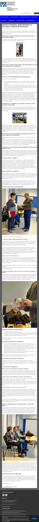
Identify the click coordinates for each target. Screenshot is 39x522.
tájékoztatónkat (8, 520)
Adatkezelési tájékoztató (6, 506)
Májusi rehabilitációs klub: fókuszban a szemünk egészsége (12, 513)
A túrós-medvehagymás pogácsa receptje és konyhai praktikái (12, 510)
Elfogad (34, 518)
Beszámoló (6, 487)
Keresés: (22, 13)
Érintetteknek (7, 486)
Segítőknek (15, 486)
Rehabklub (10, 487)
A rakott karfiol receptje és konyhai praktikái (9, 512)
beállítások (22, 520)
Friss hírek (11, 486)
